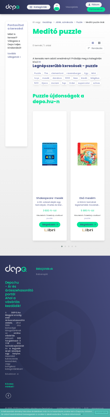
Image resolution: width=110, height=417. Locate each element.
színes (96, 83)
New (75, 78)
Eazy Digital (24, 408)
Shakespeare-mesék (49, 198)
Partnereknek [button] (96, 9)
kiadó (84, 78)
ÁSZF (86, 408)
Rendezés (95, 48)
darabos (57, 78)
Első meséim (87, 198)
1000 (67, 78)
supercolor (84, 83)
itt (40, 62)
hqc (64, 83)
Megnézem (50, 224)
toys (36, 78)
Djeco (45, 83)
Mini (93, 73)
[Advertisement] (16, 101)
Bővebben (12, 374)
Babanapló (42, 274)
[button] (62, 246)
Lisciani (55, 83)
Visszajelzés (72, 7)
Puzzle (37, 73)
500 (36, 83)
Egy (86, 73)
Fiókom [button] (93, 4)
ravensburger (74, 73)
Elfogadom (101, 412)
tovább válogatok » (14, 55)
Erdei (72, 83)
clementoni (57, 73)
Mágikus (95, 78)
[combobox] (56, 5)
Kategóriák (38, 7)
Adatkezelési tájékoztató (69, 408)
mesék (45, 78)
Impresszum (98, 408)
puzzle (50, 218)
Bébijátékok (44, 269)
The (46, 73)
